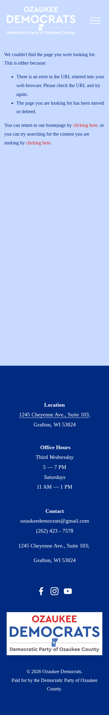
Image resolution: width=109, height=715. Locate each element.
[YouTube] (68, 591)
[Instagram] (54, 591)
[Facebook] (41, 591)
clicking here (85, 125)
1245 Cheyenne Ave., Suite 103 (54, 415)
